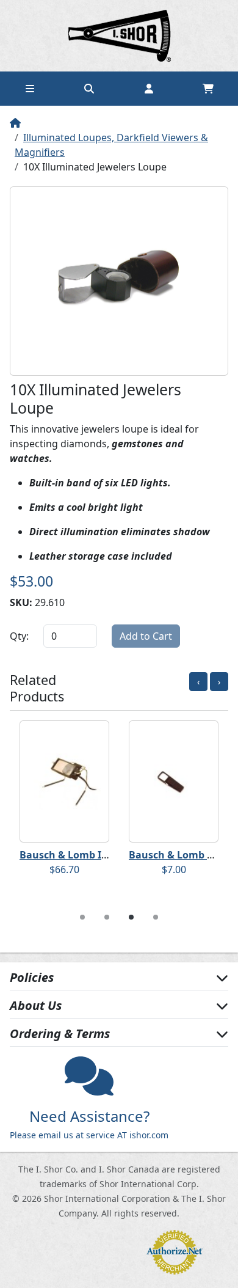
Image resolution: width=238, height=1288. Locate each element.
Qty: (19, 636)
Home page (119, 36)
